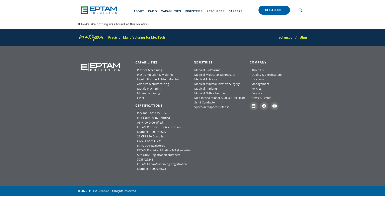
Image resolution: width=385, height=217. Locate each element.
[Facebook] (264, 106)
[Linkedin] (254, 106)
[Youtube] (275, 106)
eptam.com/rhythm (293, 37)
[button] (300, 10)
